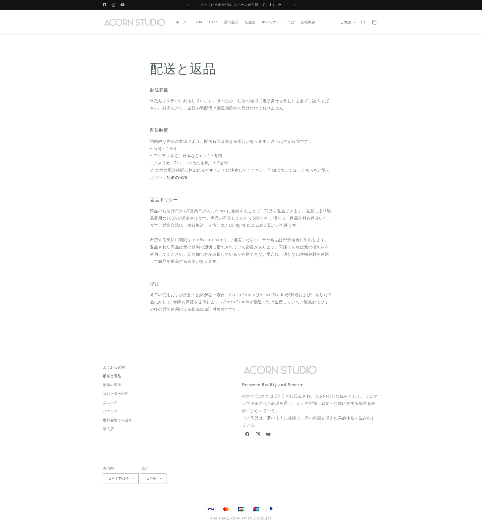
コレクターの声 (116, 393)
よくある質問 (114, 367)
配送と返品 (112, 375)
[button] (363, 22)
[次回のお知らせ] (294, 5)
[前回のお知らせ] (187, 5)
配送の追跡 (176, 177)
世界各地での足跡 (117, 420)
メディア (110, 411)
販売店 (108, 428)
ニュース (110, 402)
